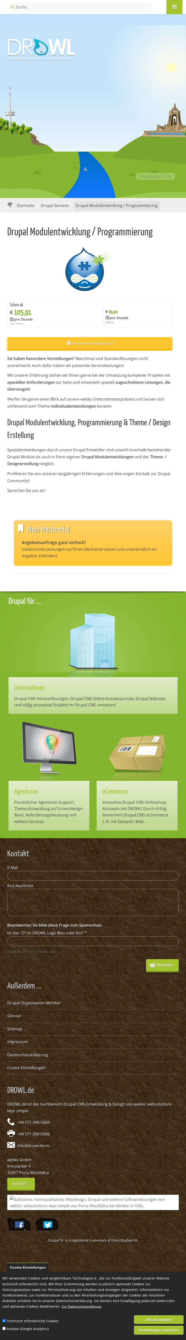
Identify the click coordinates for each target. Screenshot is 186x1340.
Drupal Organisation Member (34, 1003)
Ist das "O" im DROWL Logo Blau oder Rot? (47, 933)
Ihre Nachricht (22, 885)
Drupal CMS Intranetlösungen (41, 698)
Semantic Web (130, 821)
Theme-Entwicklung (32, 808)
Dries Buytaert (124, 1240)
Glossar (14, 1015)
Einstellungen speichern (159, 1330)
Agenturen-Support (56, 802)
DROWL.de (17, 1104)
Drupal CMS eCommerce (146, 815)
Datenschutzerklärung (27, 1055)
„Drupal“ (55, 1240)
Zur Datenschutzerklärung (81, 1306)
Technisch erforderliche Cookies (33, 1321)
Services (36, 821)
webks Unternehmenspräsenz (107, 399)
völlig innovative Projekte (45, 705)
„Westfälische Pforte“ (155, 176)
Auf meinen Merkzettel (92, 343)
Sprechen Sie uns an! (26, 490)
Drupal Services (55, 205)
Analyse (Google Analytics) (28, 1328)
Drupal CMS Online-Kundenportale (102, 698)
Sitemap (14, 1029)
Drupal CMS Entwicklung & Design (94, 1104)
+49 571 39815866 (33, 1134)
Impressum (17, 1041)
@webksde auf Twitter (47, 1225)
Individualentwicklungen (73, 406)
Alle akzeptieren (159, 1320)
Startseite (25, 205)
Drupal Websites (151, 698)
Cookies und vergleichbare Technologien (63, 1278)
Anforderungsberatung (47, 815)
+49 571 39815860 (33, 1122)
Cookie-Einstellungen (26, 1067)
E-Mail (14, 867)
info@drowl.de (32, 1145)
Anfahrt (23, 1185)
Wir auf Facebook (19, 1225)
